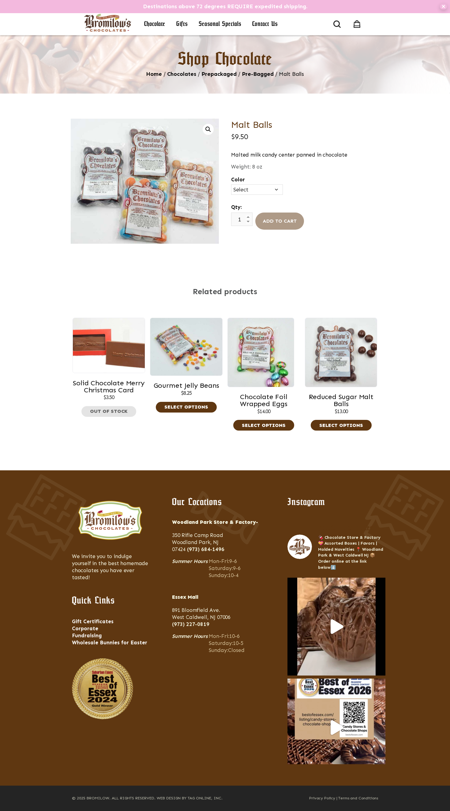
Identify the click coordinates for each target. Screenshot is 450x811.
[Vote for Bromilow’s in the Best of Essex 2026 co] (336, 727)
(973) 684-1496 (205, 549)
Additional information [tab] (228, 267)
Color (238, 179)
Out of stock (109, 411)
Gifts (182, 24)
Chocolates (181, 74)
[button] (208, 129)
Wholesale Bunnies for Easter (109, 642)
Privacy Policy (322, 798)
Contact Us (265, 24)
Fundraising (87, 635)
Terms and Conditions (358, 798)
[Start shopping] (358, 23)
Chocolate (154, 24)
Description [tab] (174, 267)
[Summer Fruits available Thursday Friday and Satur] (336, 627)
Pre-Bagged (258, 74)
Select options (186, 407)
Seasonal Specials (220, 24)
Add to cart (280, 221)
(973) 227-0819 (190, 624)
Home (154, 74)
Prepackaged (219, 74)
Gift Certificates (93, 621)
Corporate (85, 628)
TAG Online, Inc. (205, 798)
